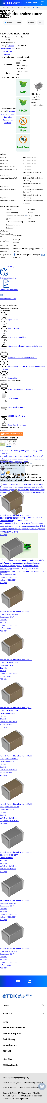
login (43, 254)
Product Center (31, 2)
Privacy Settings (9, 1087)
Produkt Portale (9, 8)
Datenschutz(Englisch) (12, 1082)
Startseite (5, 8)
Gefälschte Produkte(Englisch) (31, 1087)
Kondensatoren (15, 8)
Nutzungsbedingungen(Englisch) (16, 1077)
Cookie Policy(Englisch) (33, 1082)
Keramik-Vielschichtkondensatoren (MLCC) (25, 8)
